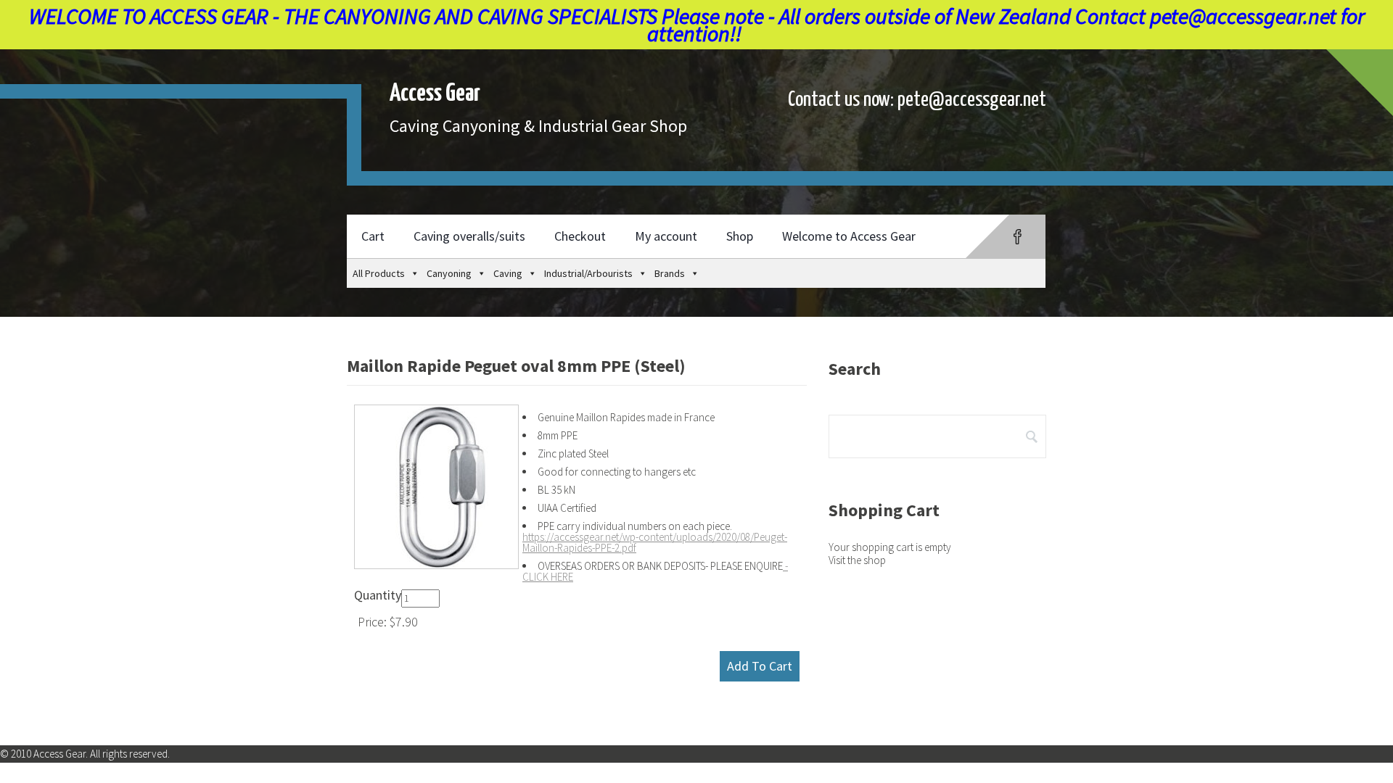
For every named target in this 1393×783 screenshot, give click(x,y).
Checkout (580, 236)
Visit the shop (857, 560)
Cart (373, 236)
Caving (507, 273)
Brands (669, 273)
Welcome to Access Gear (849, 236)
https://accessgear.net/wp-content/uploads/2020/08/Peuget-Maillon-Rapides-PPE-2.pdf (654, 542)
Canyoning (449, 273)
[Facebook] (1018, 236)
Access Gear (435, 94)
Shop (739, 236)
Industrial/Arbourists (588, 273)
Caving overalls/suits (469, 236)
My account (666, 236)
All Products (379, 273)
